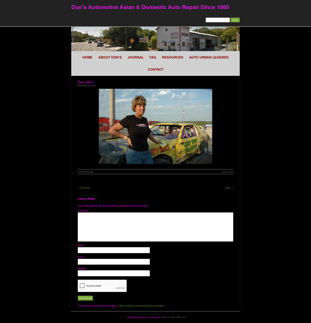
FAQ (153, 57)
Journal (136, 57)
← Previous (84, 187)
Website (82, 268)
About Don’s (110, 57)
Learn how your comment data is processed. (141, 305)
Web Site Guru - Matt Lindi (173, 317)
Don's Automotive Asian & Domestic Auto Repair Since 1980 (150, 7)
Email (81, 256)
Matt (91, 171)
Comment (83, 210)
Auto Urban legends (209, 57)
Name (81, 245)
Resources (172, 57)
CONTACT (155, 69)
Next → (229, 187)
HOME (87, 57)
